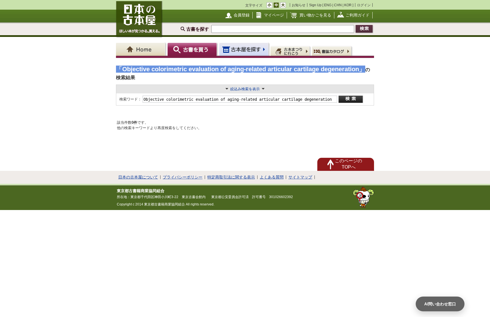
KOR (348, 5)
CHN (338, 5)
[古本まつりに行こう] (291, 51)
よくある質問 (272, 177)
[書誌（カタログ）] (332, 51)
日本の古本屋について (138, 177)
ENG (327, 5)
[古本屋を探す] (244, 49)
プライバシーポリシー (182, 177)
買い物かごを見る (315, 15)
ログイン (364, 5)
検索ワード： (130, 99)
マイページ (274, 15)
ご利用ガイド (357, 15)
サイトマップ (300, 177)
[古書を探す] (193, 49)
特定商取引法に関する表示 (231, 177)
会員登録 (242, 15)
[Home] (141, 49)
